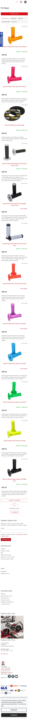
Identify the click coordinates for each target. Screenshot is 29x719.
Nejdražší (20, 18)
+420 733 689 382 (5, 669)
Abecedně (14, 21)
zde (2, 706)
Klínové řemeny (5, 598)
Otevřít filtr (14, 13)
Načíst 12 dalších (14, 500)
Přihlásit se (6, 539)
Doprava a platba (5, 550)
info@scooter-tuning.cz (7, 672)
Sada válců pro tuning (6, 596)
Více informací (4, 653)
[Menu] (25, 2)
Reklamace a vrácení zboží (8, 557)
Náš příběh (3, 571)
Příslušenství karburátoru (7, 602)
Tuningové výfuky (5, 604)
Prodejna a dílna (5, 573)
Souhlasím (14, 715)
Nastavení (14, 710)
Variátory (3, 593)
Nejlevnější (13, 18)
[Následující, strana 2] (14, 504)
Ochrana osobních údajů (7, 559)
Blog (2, 552)
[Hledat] (17, 2)
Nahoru (15, 512)
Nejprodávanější (6, 21)
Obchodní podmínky (6, 555)
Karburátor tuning (5, 600)
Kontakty (3, 548)
